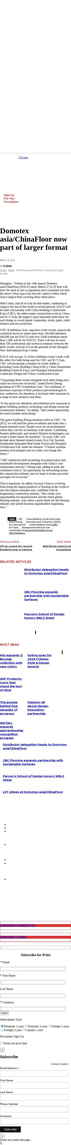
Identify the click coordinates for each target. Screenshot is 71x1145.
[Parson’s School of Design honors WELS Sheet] (10, 619)
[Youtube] (2, 909)
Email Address (9, 1068)
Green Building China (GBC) (44, 524)
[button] (4, 217)
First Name (6, 1080)
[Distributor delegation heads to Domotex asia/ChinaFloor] (10, 575)
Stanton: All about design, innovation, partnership (38, 707)
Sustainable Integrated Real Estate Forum (31, 530)
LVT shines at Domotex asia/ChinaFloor (33, 792)
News (11, 270)
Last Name (6, 1092)
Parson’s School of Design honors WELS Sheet (44, 616)
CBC (21, 519)
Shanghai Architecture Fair (36, 527)
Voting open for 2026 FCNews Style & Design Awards (39, 660)
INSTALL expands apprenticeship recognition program (11, 730)
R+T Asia (13, 527)
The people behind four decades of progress (9, 707)
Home (3, 270)
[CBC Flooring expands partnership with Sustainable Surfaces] (10, 597)
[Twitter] (2, 905)
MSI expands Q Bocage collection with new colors (11, 660)
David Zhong (16, 521)
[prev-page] (35, 632)
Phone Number (9, 1104)
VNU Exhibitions (17, 533)
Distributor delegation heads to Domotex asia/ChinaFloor (46, 571)
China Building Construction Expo (43, 519)
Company (6, 1116)
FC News (7, 265)
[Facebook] (2, 895)
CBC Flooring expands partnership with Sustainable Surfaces (46, 595)
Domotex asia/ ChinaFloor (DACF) (43, 521)
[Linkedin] (2, 902)
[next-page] (62, 652)
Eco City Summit (17, 524)
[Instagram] (2, 898)
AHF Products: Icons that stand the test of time (11, 684)
